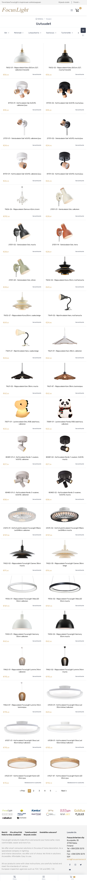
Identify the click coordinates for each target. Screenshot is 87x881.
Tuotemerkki (66, 33)
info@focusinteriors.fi (76, 859)
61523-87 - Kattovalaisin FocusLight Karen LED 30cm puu (22, 777)
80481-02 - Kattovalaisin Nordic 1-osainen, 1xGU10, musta (65, 458)
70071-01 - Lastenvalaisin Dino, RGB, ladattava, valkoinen (22, 423)
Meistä (4, 832)
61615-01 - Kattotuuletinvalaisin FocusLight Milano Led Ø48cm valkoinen (22, 529)
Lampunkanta (34, 33)
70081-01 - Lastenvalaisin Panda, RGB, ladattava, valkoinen (65, 423)
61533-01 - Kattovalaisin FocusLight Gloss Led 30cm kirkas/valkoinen (65, 706)
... (56, 791)
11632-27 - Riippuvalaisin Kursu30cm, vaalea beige (22, 315)
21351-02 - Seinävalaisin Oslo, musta (22, 245)
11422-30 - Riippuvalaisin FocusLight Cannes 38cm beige (65, 564)
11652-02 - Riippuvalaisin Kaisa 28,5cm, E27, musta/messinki (65, 69)
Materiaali (18, 33)
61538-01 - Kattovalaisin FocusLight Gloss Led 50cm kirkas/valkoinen (65, 742)
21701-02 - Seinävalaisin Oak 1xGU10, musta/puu (65, 138)
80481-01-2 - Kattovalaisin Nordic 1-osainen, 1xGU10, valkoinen (22, 458)
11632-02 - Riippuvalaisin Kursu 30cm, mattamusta (65, 280)
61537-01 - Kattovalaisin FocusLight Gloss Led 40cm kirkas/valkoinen (22, 742)
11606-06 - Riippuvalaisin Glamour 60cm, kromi (22, 209)
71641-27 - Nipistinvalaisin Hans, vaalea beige (22, 351)
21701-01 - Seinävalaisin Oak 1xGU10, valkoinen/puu (22, 138)
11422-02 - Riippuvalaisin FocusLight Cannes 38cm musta (22, 564)
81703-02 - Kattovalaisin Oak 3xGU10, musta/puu (64, 103)
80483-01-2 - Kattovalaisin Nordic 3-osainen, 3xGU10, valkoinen (22, 494)
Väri (5, 33)
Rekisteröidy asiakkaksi (11, 835)
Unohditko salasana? (48, 832)
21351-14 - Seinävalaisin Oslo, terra (65, 245)
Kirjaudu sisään (64, 2)
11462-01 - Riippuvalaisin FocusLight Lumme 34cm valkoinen (22, 671)
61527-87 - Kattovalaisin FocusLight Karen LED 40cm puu (65, 777)
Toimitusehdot (31, 832)
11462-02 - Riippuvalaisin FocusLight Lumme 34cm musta (65, 671)
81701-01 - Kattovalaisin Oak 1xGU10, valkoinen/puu (22, 174)
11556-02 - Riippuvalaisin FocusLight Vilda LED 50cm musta (65, 600)
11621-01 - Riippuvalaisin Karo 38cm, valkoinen (65, 351)
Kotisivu (40, 19)
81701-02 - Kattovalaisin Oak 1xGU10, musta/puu (65, 174)
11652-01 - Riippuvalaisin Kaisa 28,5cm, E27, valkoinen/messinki (22, 69)
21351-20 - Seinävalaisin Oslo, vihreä (22, 280)
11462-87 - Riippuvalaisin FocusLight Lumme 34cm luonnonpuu (22, 706)
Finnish (76, 2)
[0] (77, 10)
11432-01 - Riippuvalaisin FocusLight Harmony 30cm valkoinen (22, 635)
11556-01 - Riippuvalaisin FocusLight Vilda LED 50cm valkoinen (22, 600)
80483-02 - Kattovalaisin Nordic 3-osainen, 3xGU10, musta (65, 494)
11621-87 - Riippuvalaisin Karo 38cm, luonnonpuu (65, 386)
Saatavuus (50, 33)
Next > (64, 791)
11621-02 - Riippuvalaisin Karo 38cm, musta (22, 386)
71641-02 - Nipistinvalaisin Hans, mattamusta (65, 315)
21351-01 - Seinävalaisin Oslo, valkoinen (64, 209)
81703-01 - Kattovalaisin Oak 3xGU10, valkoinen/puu (22, 104)
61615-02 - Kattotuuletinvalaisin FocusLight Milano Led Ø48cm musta (65, 529)
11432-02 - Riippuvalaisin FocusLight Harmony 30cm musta (65, 635)
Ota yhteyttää (16, 832)
